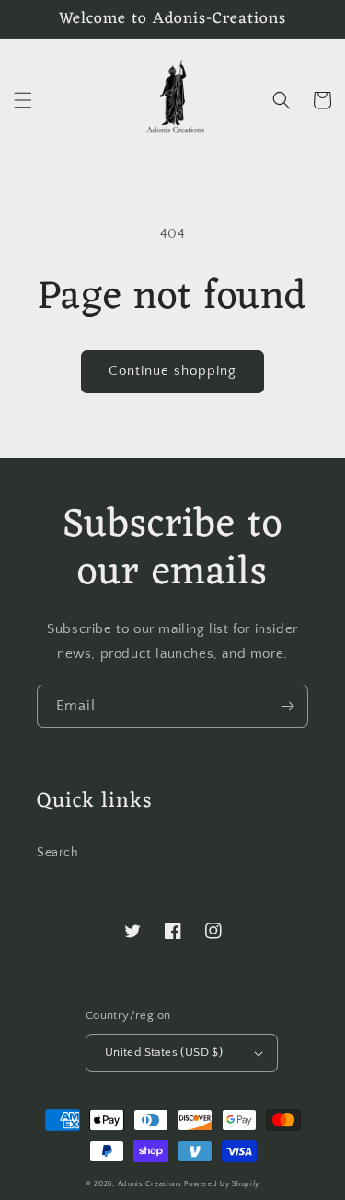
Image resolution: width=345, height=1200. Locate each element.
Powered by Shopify (221, 1184)
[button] (23, 100)
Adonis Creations (150, 1184)
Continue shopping (172, 371)
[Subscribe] (287, 706)
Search (58, 852)
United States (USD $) (164, 1052)
